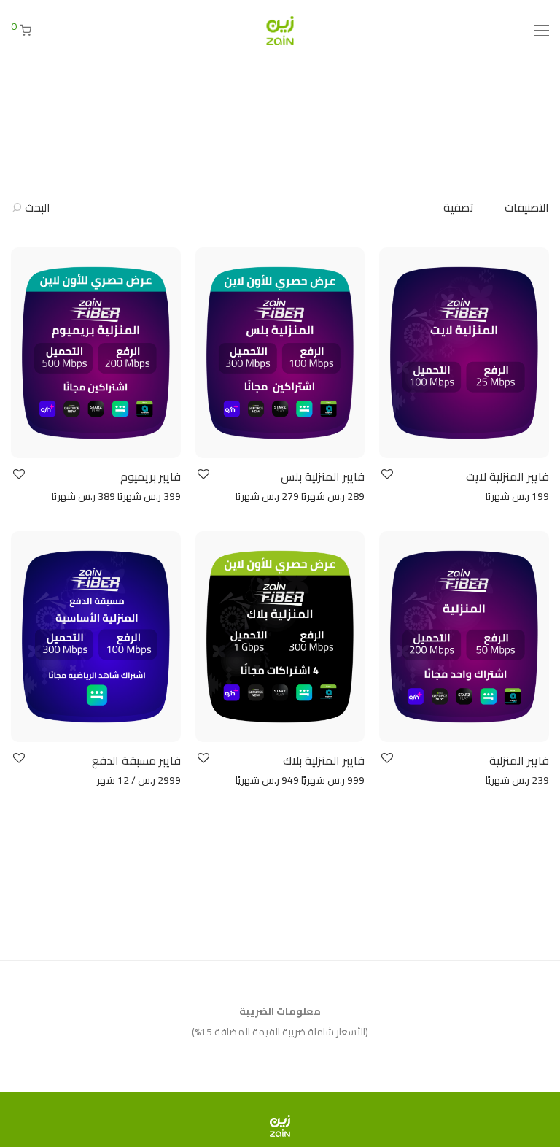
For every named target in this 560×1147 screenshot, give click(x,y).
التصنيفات (527, 207)
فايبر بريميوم (150, 476)
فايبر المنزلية (519, 760)
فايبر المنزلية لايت (507, 476)
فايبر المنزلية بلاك (324, 760)
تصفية (458, 207)
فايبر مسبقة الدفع (136, 760)
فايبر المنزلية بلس (323, 476)
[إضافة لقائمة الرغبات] (386, 474)
